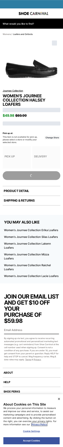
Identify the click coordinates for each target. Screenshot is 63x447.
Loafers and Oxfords (23, 34)
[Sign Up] (55, 330)
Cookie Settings (31, 431)
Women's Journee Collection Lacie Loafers (31, 276)
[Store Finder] (13, 13)
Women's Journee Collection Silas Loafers (31, 237)
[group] (17, 157)
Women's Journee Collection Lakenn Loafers (27, 245)
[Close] (59, 399)
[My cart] (58, 13)
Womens (7, 34)
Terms (28, 359)
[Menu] (5, 13)
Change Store (52, 137)
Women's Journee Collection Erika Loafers (31, 230)
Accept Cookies (31, 440)
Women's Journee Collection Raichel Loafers (27, 267)
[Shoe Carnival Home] (33, 13)
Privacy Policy (39, 424)
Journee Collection (13, 90)
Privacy (37, 359)
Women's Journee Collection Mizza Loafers (26, 256)
